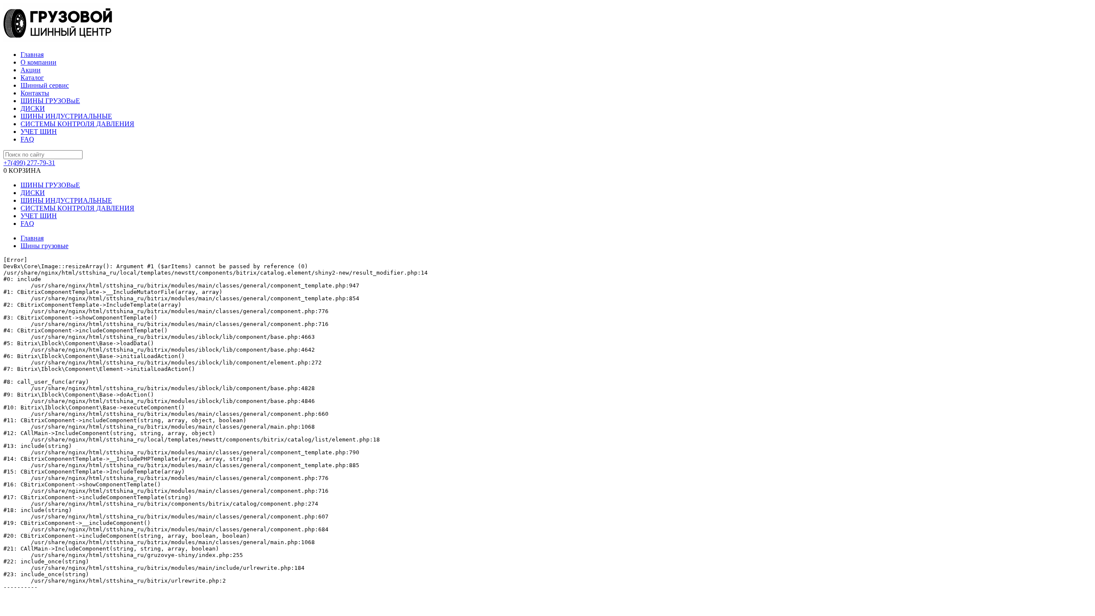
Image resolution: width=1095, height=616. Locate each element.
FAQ (27, 139)
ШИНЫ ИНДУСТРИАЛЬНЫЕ (66, 116)
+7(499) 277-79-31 (29, 162)
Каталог (32, 77)
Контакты (35, 93)
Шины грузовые (44, 245)
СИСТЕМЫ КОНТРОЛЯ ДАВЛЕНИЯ (77, 123)
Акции (31, 70)
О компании (38, 62)
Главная (32, 54)
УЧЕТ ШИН (39, 131)
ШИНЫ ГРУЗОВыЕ (50, 100)
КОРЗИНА (22, 170)
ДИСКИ (33, 108)
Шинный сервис (45, 85)
